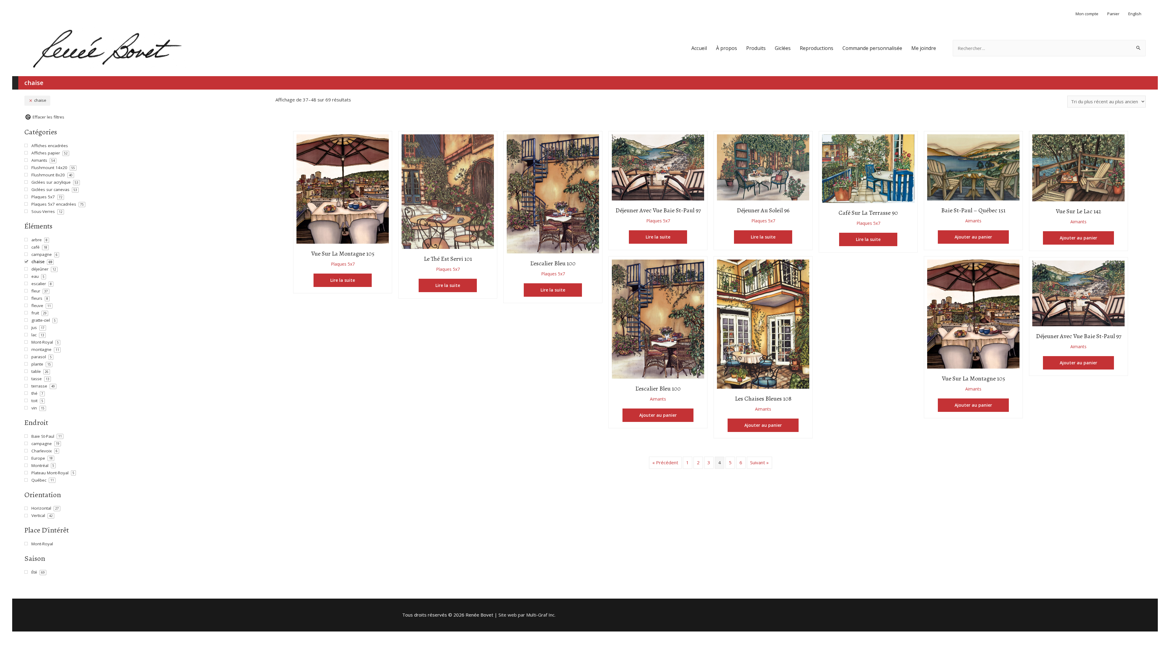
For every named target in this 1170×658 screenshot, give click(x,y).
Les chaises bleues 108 (763, 398)
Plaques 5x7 (343, 264)
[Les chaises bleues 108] (763, 323)
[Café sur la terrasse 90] (868, 168)
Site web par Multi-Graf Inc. (526, 615)
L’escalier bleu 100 (553, 263)
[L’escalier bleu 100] (553, 193)
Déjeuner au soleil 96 (763, 210)
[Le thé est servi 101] (448, 191)
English (1134, 13)
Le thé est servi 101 (448, 259)
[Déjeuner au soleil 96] (763, 167)
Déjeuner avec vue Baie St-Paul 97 (658, 210)
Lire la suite (342, 280)
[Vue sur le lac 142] (1078, 167)
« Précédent (665, 462)
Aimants (973, 221)
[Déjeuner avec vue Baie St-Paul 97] (658, 167)
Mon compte (1087, 13)
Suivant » (759, 462)
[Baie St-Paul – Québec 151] (973, 167)
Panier (1113, 13)
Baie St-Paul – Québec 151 (973, 210)
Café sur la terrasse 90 (868, 213)
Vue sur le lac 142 (1078, 211)
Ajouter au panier (973, 237)
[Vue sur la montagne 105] (342, 189)
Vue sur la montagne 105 (342, 253)
